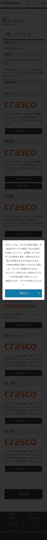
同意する (24, 293)
